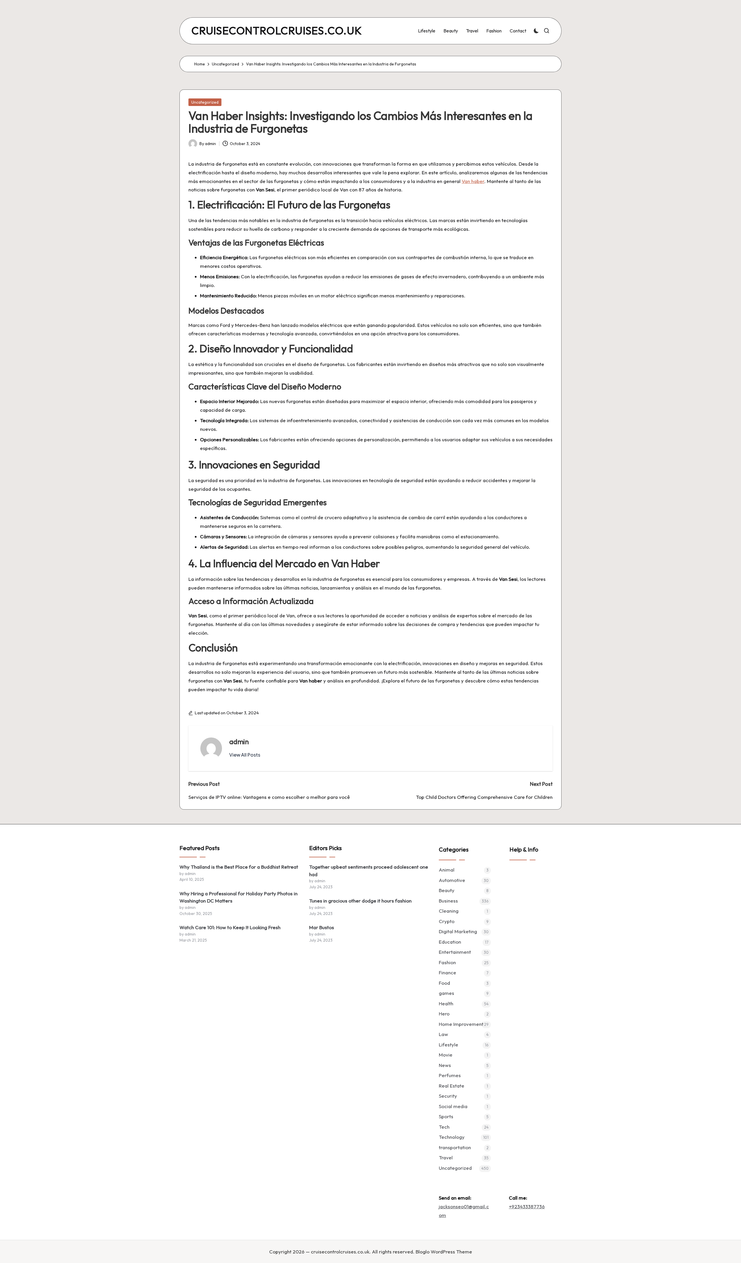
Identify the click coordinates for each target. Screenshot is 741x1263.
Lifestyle (448, 1044)
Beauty (446, 890)
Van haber (473, 181)
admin (239, 741)
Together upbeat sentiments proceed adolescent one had (368, 870)
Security (448, 1096)
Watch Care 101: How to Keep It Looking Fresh (229, 927)
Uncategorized (205, 102)
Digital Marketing (458, 931)
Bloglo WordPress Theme (444, 1252)
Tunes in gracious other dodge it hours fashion (360, 901)
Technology (452, 1137)
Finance (447, 972)
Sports (446, 1116)
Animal (446, 870)
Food (444, 983)
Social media (453, 1106)
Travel (446, 1157)
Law (443, 1034)
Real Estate (451, 1086)
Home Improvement (461, 1024)
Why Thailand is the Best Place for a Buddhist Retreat (238, 867)
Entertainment (455, 952)
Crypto (446, 921)
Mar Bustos (321, 927)
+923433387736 (527, 1206)
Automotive (452, 880)
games (446, 993)
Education (450, 942)
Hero (444, 1014)
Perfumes (450, 1075)
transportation (455, 1147)
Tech (444, 1127)
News (445, 1065)
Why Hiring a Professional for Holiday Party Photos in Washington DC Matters (238, 897)
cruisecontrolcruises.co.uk (276, 31)
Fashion (447, 962)
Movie (445, 1055)
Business (448, 901)
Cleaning (448, 911)
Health (446, 1003)
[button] (244, 754)
